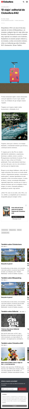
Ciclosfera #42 (4, 6)
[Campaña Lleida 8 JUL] (14, 126)
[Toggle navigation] (27, 2)
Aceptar (15, 405)
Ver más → (4, 246)
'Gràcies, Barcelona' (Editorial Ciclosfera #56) (10, 330)
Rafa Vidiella (6, 19)
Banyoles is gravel (6, 264)
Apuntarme (22, 389)
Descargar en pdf (16, 219)
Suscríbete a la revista (17, 217)
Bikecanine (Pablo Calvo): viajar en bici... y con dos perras (11, 363)
